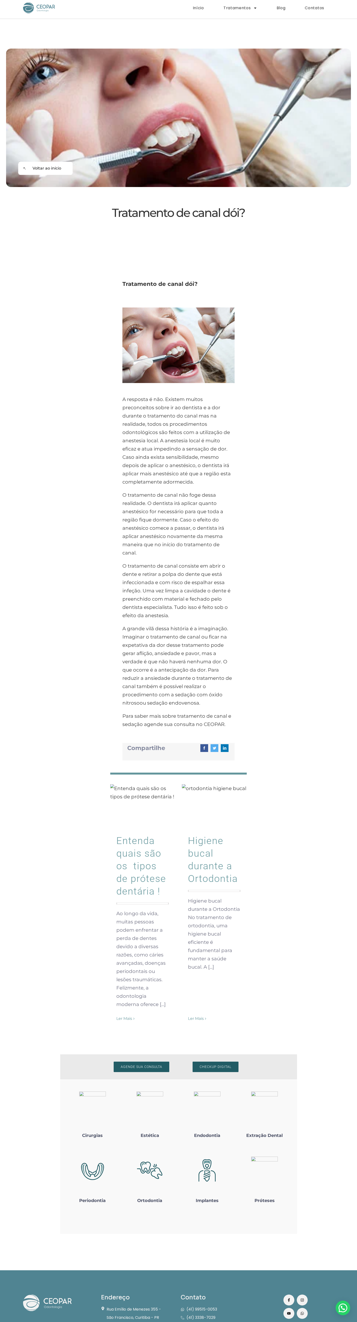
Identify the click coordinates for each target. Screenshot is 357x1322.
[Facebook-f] (288, 1300)
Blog (281, 8)
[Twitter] (214, 748)
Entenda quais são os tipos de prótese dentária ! (142, 805)
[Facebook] (204, 748)
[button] (343, 1308)
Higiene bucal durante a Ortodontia (214, 805)
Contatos (314, 8)
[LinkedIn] (225, 748)
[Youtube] (288, 1313)
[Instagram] (302, 1300)
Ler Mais (124, 1018)
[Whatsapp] (302, 1313)
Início (198, 8)
